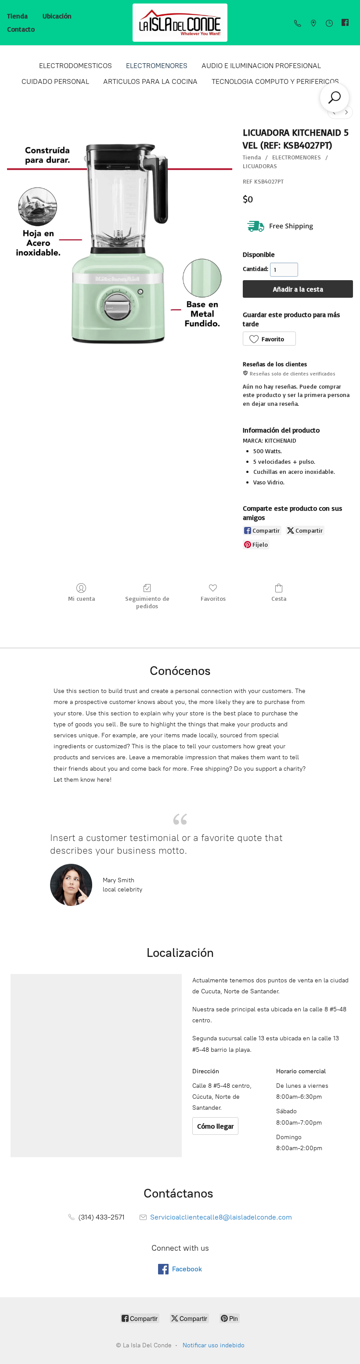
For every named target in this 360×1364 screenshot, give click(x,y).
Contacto (21, 29)
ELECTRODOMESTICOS (75, 65)
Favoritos (213, 598)
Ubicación (57, 15)
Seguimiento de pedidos (147, 602)
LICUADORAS (260, 166)
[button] (269, 339)
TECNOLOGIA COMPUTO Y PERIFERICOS (275, 81)
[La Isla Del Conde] (180, 23)
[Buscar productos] (334, 97)
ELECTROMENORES (156, 65)
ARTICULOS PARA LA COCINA (150, 81)
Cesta (278, 598)
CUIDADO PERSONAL (55, 81)
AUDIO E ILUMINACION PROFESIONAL (261, 65)
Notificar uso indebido (214, 1345)
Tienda (17, 15)
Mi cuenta (81, 598)
